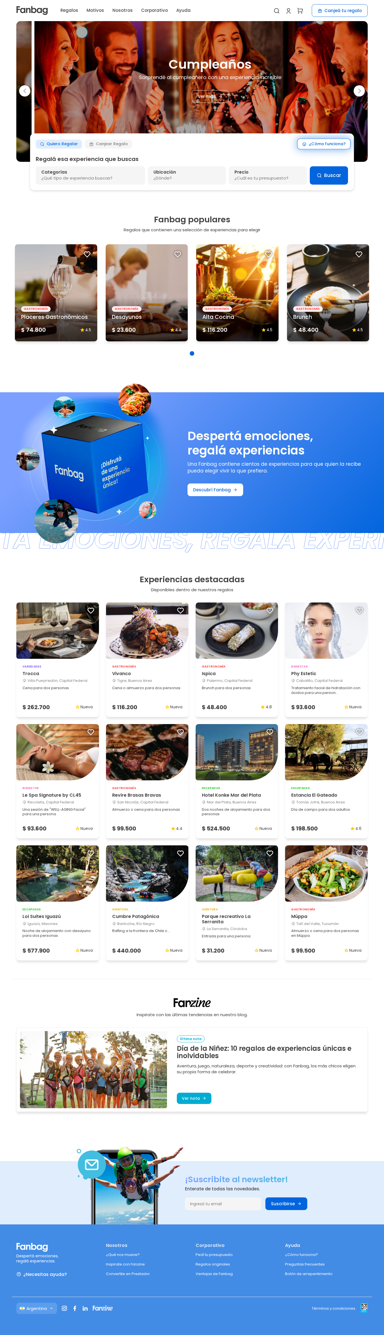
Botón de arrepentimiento (309, 1273)
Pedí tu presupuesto (214, 1254)
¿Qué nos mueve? (123, 1254)
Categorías (54, 172)
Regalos (69, 10)
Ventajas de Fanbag (214, 1273)
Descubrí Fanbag (212, 490)
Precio (241, 172)
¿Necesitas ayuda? (45, 1274)
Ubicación (164, 172)
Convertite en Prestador (128, 1273)
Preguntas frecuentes (305, 1264)
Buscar (332, 175)
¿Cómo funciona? (327, 144)
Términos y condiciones (333, 1308)
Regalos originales (213, 1264)
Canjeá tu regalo (343, 11)
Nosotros (122, 10)
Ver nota (191, 1098)
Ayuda (183, 10)
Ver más (189, 97)
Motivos (95, 10)
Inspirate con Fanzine (125, 1264)
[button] (24, 91)
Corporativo (154, 10)
